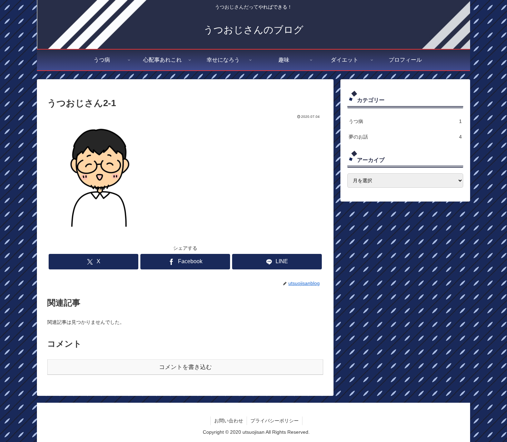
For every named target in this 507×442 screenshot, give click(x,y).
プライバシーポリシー (274, 420)
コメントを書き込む (185, 367)
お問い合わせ (228, 420)
